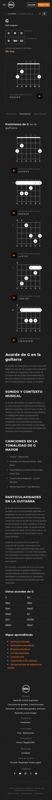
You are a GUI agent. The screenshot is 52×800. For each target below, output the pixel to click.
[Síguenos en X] (31, 773)
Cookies (38, 794)
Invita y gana (35, 762)
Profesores (25, 722)
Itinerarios (10, 708)
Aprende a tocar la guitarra (25, 700)
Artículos (41, 708)
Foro (19, 733)
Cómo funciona (36, 704)
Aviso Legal (13, 794)
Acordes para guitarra (26, 708)
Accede (31, 4)
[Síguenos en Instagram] (25, 773)
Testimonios (28, 733)
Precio (19, 742)
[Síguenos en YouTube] (20, 773)
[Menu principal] (4, 4)
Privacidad (26, 794)
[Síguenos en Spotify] (36, 773)
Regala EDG (29, 742)
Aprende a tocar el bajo (25, 713)
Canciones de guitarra (18, 704)
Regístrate (44, 4)
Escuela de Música (23, 788)
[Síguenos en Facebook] (15, 773)
